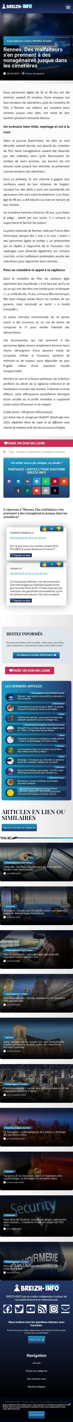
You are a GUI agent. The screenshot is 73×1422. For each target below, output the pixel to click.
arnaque (21, 451)
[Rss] (42, 1309)
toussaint (59, 451)
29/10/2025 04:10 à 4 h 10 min (28, 537)
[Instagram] (54, 1309)
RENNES (37, 40)
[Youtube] (30, 1309)
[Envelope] (65, 1309)
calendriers (33, 451)
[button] (68, 7)
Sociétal (47, 40)
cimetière (47, 451)
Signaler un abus (22, 555)
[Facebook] (7, 1309)
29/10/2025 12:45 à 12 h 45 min (29, 573)
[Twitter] (19, 1309)
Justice (28, 40)
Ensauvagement (15, 40)
